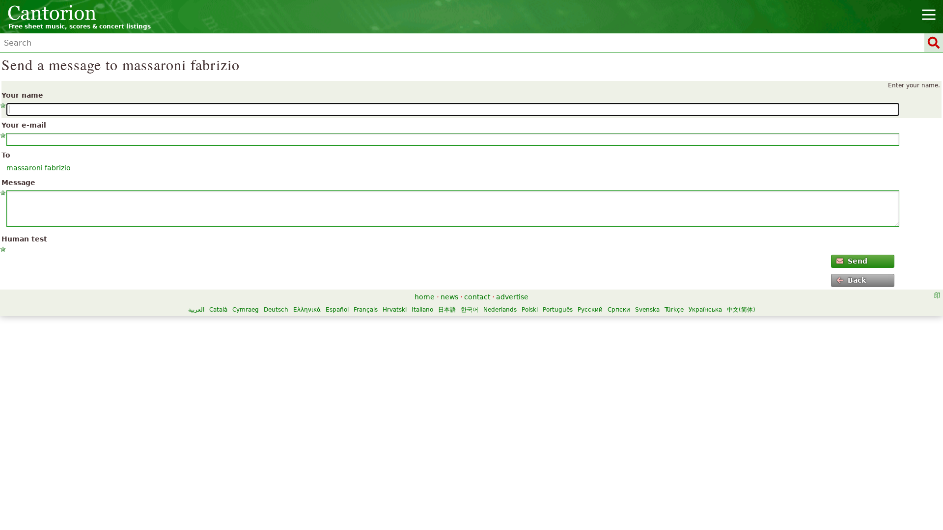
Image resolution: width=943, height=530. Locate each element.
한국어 (469, 309)
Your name (22, 95)
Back (857, 280)
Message (18, 182)
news (449, 297)
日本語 (447, 309)
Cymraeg (245, 309)
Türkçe (674, 309)
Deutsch (276, 309)
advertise (512, 297)
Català (218, 309)
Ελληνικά (307, 309)
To (5, 155)
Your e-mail (23, 125)
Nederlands (500, 309)
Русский (590, 309)
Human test (24, 239)
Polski (530, 309)
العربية (196, 309)
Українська (705, 309)
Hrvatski (395, 309)
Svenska (647, 309)
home (425, 297)
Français (366, 309)
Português (558, 309)
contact (477, 297)
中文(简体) (741, 309)
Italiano (422, 309)
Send (857, 261)
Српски (619, 309)
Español (337, 309)
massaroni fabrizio (38, 168)
